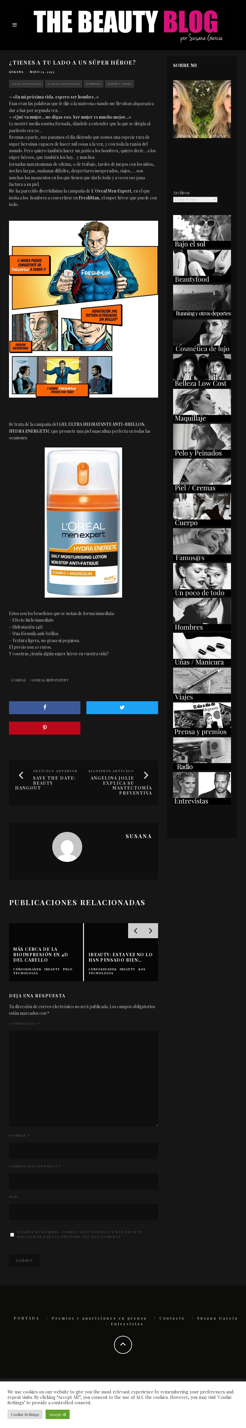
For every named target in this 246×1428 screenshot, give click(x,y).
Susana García (217, 1318)
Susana (16, 72)
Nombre (19, 1135)
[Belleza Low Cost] (202, 385)
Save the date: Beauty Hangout (45, 783)
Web (13, 1197)
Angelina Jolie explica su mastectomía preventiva (121, 785)
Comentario (24, 1023)
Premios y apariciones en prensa (99, 1318)
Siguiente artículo (111, 771)
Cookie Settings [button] (25, 1414)
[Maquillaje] (202, 420)
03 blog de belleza (63, 83)
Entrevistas (127, 1323)
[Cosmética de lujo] (202, 350)
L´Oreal (18, 680)
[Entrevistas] (202, 803)
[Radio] (202, 768)
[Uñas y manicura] (202, 664)
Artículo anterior (55, 771)
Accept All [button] (57, 1414)
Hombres (93, 83)
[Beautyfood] (202, 281)
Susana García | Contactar (202, 136)
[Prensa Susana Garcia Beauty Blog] (202, 733)
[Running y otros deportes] (202, 316)
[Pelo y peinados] (202, 455)
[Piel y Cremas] (202, 490)
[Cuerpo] (202, 525)
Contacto (172, 1318)
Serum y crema (119, 83)
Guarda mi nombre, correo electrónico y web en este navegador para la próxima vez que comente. (79, 1234)
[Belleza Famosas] (202, 559)
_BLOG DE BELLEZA (26, 83)
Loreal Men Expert (50, 680)
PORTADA (27, 1318)
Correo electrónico (35, 1166)
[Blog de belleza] (202, 594)
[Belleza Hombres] (202, 629)
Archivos (181, 193)
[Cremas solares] (202, 246)
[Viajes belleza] (202, 699)
